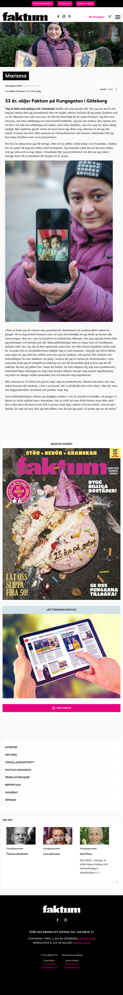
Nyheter (11, 747)
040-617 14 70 (81, 943)
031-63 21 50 (49, 964)
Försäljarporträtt (19, 762)
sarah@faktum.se (49, 967)
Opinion (10, 800)
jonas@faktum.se (72, 967)
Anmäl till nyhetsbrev (43, 3)
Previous (114, 881)
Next (117, 881)
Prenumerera (64, 3)
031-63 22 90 (87, 938)
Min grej (11, 755)
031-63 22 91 (72, 964)
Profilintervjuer (17, 777)
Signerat (11, 792)
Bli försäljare (97, 17)
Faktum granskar (18, 770)
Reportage (13, 785)
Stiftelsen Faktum (85, 3)
